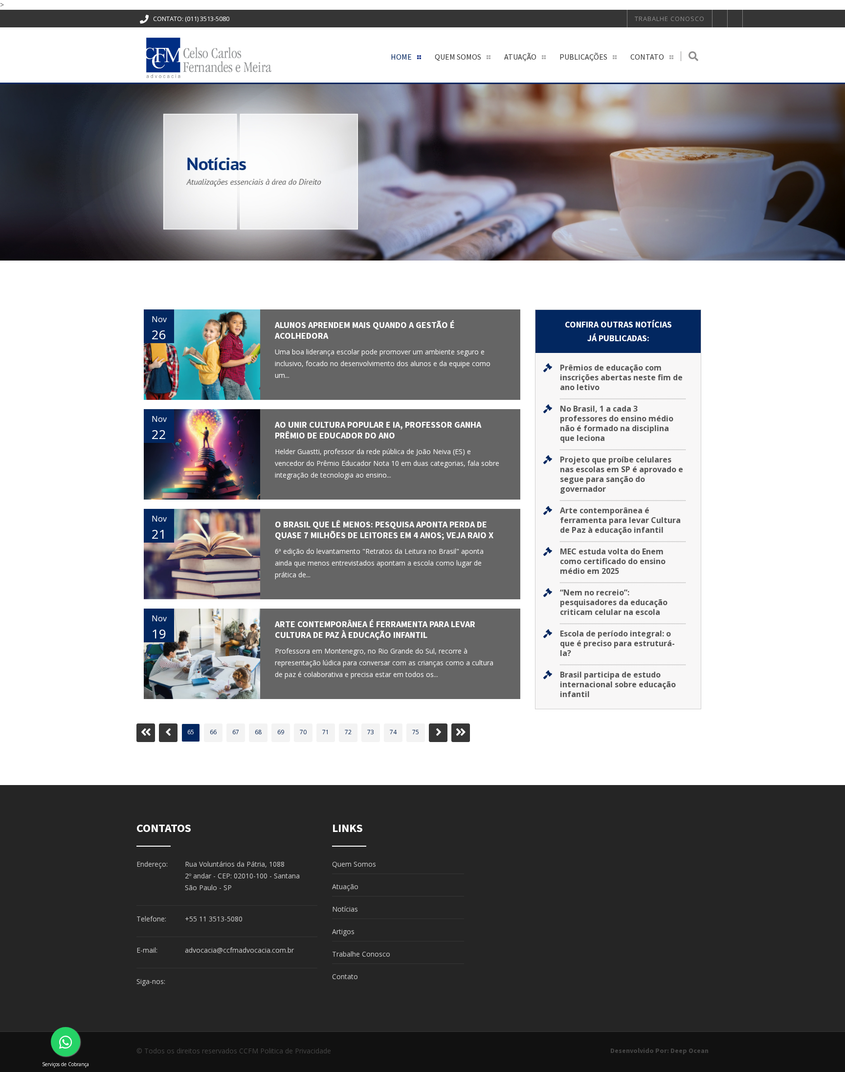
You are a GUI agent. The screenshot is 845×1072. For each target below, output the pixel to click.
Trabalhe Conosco (670, 18)
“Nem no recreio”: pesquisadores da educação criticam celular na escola (613, 602)
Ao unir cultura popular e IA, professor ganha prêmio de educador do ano (378, 430)
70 (303, 732)
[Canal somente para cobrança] (65, 1041)
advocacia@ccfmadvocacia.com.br (239, 950)
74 (393, 732)
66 (213, 732)
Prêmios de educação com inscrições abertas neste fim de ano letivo (621, 377)
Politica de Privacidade (295, 1050)
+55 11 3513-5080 (214, 918)
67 (235, 732)
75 (415, 732)
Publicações (583, 57)
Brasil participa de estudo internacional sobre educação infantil (618, 684)
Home (401, 57)
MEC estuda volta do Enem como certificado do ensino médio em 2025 (613, 561)
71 (325, 732)
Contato (647, 57)
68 (258, 732)
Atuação (520, 57)
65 (190, 732)
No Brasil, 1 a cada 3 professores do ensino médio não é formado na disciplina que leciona (616, 423)
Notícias (345, 909)
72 (348, 732)
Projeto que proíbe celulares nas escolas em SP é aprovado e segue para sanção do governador (621, 474)
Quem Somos (458, 57)
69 (280, 732)
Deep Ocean (689, 1050)
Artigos (343, 931)
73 (370, 732)
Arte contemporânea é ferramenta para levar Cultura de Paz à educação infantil (375, 629)
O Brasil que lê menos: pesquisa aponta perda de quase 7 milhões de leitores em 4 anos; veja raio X (384, 530)
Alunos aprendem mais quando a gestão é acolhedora (365, 330)
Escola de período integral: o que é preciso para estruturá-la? (617, 643)
